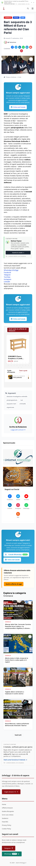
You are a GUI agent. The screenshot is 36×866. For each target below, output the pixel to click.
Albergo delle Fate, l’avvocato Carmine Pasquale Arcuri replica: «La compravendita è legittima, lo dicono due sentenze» (18, 626)
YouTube (7, 277)
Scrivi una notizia (7, 815)
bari (22, 400)
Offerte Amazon (7, 808)
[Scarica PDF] (21, 50)
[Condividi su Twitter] (16, 47)
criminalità (22, 404)
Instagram (7, 279)
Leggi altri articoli (17, 430)
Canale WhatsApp (17, 554)
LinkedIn (7, 282)
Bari (22, 17)
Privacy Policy (6, 825)
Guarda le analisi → (18, 252)
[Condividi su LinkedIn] (19, 47)
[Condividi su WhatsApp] (23, 47)
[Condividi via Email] (30, 47)
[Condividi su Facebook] (12, 47)
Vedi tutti (18, 735)
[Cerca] (28, 8)
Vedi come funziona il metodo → (15, 760)
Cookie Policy (6, 829)
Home (4, 804)
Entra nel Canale (19, 107)
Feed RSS (5, 822)
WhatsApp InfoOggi (11, 270)
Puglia (16, 17)
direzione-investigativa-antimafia (17, 396)
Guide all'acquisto (8, 811)
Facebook (7, 272)
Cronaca (8, 17)
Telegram (7, 275)
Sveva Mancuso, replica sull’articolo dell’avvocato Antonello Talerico (17, 724)
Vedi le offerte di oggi (14, 584)
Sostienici (5, 818)
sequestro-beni (11, 404)
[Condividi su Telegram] (27, 47)
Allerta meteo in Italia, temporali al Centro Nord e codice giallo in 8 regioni (16, 660)
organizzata (10, 407)
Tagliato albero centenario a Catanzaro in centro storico (14, 692)
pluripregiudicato (12, 400)
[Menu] (32, 8)
